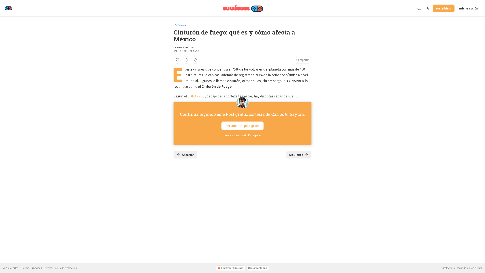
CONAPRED (196, 96)
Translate (182, 25)
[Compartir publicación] (427, 8)
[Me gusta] (177, 60)
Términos (48, 268)
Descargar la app (257, 268)
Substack (446, 268)
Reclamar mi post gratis (242, 126)
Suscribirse (443, 8)
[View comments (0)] (186, 60)
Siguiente (296, 155)
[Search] (419, 8)
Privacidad (36, 268)
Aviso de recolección (66, 268)
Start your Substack (232, 268)
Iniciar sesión (468, 8)
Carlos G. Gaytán (184, 47)
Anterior (188, 155)
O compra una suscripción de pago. (242, 135)
